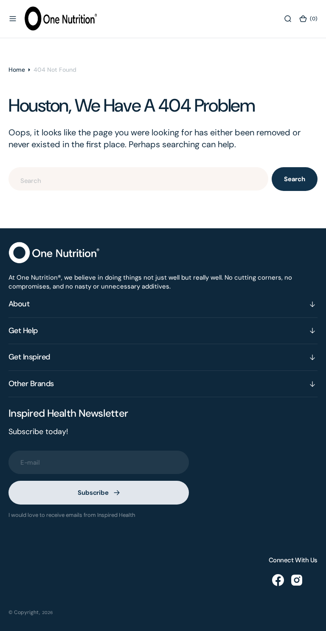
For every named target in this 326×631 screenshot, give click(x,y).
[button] (12, 18)
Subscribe (93, 492)
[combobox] (138, 179)
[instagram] (296, 580)
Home (16, 69)
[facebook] (278, 580)
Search (294, 179)
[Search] (288, 18)
